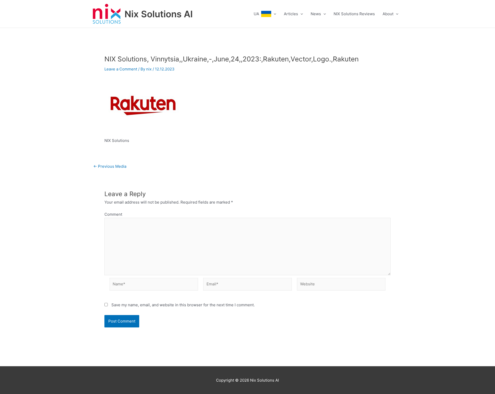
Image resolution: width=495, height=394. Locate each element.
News (316, 13)
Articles (291, 13)
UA (257, 13)
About (388, 13)
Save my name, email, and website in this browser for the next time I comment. (183, 304)
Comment (113, 214)
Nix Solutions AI (159, 14)
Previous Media (109, 166)
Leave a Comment (120, 69)
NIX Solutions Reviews (354, 13)
